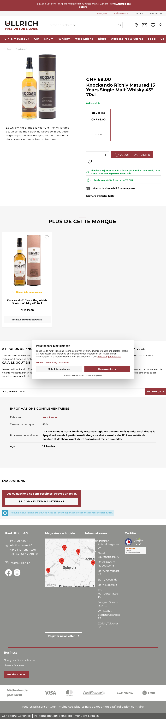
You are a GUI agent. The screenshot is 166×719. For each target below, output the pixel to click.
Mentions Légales (87, 715)
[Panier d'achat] (165, 25)
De (136, 13)
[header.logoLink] (23, 25)
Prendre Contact (16, 674)
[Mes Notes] (153, 25)
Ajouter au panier (135, 154)
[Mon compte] (160, 25)
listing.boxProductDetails (27, 319)
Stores (89, 556)
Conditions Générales (16, 715)
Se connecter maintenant (42, 501)
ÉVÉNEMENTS (121, 13)
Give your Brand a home (19, 660)
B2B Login (156, 13)
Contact (90, 546)
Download (155, 391)
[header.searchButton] (120, 25)
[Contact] (144, 25)
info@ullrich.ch (20, 562)
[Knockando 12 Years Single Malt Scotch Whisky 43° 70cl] (27, 260)
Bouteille (98, 112)
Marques (90, 551)
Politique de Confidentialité (53, 715)
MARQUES (102, 13)
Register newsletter (62, 636)
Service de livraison (97, 540)
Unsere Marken (14, 665)
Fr (141, 13)
